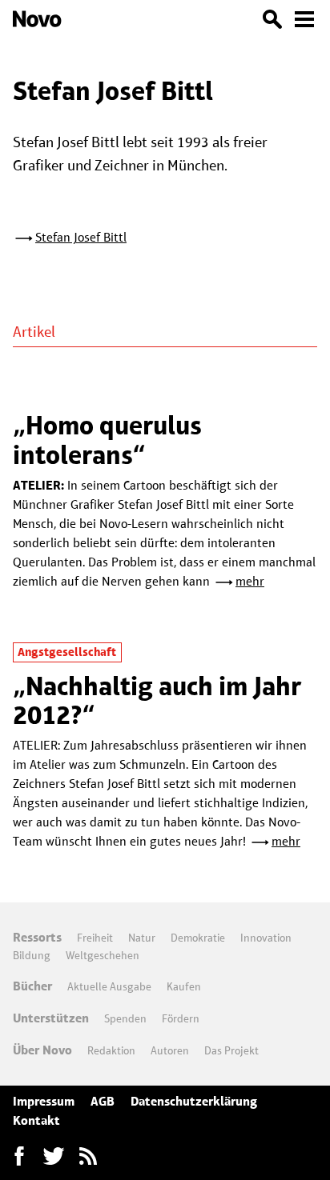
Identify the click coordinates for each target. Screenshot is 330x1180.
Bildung (31, 955)
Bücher (32, 986)
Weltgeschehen (102, 955)
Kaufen (184, 986)
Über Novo (42, 1050)
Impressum (43, 1101)
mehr (249, 581)
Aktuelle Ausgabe (109, 986)
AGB (103, 1101)
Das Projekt (231, 1050)
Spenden (125, 1018)
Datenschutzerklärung (194, 1101)
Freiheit (95, 937)
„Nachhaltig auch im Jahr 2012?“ (157, 700)
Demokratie (198, 937)
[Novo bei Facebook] (53, 1156)
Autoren (170, 1050)
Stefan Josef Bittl (81, 237)
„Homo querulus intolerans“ (107, 440)
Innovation (266, 937)
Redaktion (111, 1050)
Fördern (180, 1018)
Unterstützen (51, 1018)
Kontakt (36, 1120)
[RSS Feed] (88, 1156)
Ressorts (37, 937)
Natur (141, 937)
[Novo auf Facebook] (19, 1156)
